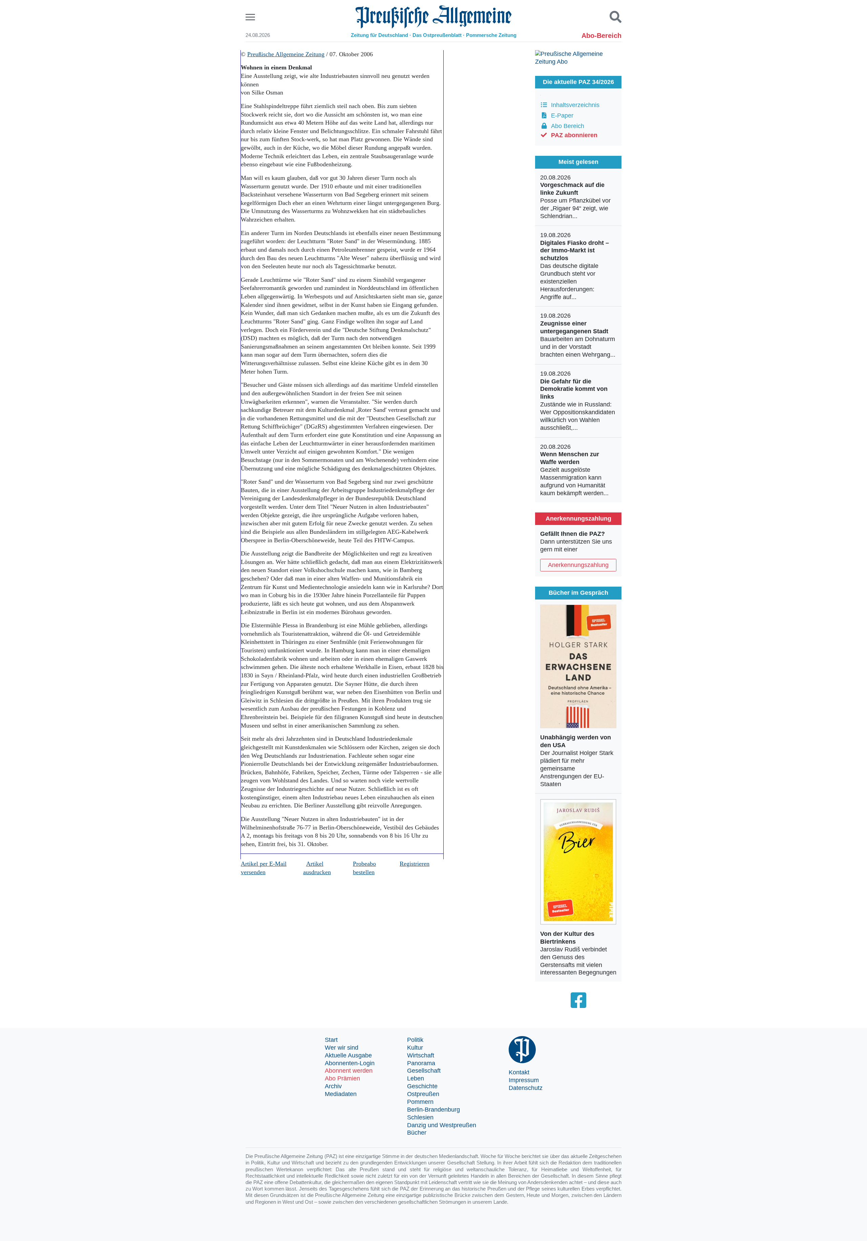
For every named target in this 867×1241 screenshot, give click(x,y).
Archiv (333, 1086)
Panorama (421, 1063)
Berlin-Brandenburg (433, 1109)
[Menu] (251, 17)
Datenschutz (526, 1088)
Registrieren (414, 863)
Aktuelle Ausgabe (348, 1055)
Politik (415, 1039)
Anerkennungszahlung (578, 565)
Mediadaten (341, 1094)
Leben (415, 1078)
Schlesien (420, 1117)
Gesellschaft (424, 1070)
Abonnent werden (349, 1070)
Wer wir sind (341, 1047)
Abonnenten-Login (350, 1063)
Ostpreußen (423, 1094)
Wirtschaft (420, 1055)
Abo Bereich (566, 126)
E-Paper (560, 115)
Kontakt (519, 1072)
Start (331, 1039)
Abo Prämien (342, 1078)
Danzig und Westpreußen (441, 1125)
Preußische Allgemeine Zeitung (285, 54)
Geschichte (422, 1086)
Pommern (420, 1101)
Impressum (524, 1080)
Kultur (415, 1047)
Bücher (416, 1132)
